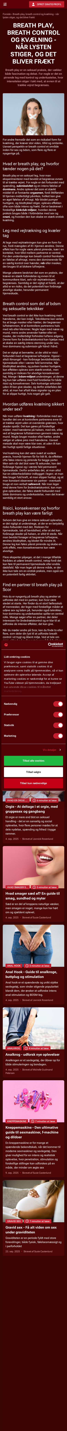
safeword (34, 484)
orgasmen (36, 192)
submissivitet (24, 185)
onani (6, 216)
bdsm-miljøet (27, 376)
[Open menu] (5, 4)
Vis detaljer (49, 749)
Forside (7, 14)
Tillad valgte (33, 772)
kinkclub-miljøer (26, 210)
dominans (9, 189)
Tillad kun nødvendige (33, 783)
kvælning (29, 416)
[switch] (58, 714)
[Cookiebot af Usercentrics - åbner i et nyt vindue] (48, 645)
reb (43, 263)
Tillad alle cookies (33, 760)
